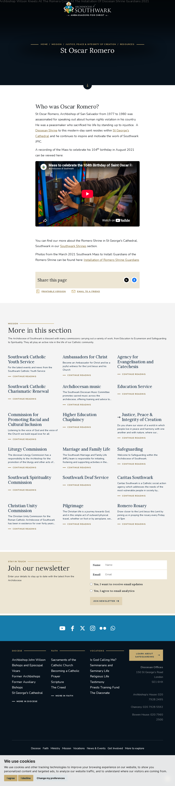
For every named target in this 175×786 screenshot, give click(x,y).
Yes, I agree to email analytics (114, 591)
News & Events (96, 748)
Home (44, 44)
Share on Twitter (126, 280)
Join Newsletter (104, 601)
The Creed (58, 687)
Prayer (55, 676)
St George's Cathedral (27, 693)
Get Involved (115, 748)
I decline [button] (26, 778)
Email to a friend (88, 291)
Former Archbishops (26, 676)
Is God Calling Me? (103, 660)
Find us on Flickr (102, 628)
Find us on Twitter (82, 628)
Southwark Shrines (73, 246)
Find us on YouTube (62, 628)
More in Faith (64, 696)
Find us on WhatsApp (113, 628)
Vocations (79, 748)
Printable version (54, 291)
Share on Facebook (134, 280)
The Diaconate (100, 693)
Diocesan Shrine (46, 130)
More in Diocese (27, 701)
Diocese (36, 748)
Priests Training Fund (104, 687)
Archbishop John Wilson (28, 660)
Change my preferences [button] (51, 778)
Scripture (57, 682)
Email (96, 574)
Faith (46, 748)
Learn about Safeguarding (144, 655)
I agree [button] (11, 778)
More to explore (134, 748)
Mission (57, 44)
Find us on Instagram (92, 628)
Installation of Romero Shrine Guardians (111, 260)
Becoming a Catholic (65, 671)
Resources (127, 44)
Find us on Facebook (72, 628)
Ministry (55, 748)
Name (96, 565)
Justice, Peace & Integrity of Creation (91, 44)
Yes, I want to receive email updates (118, 584)
